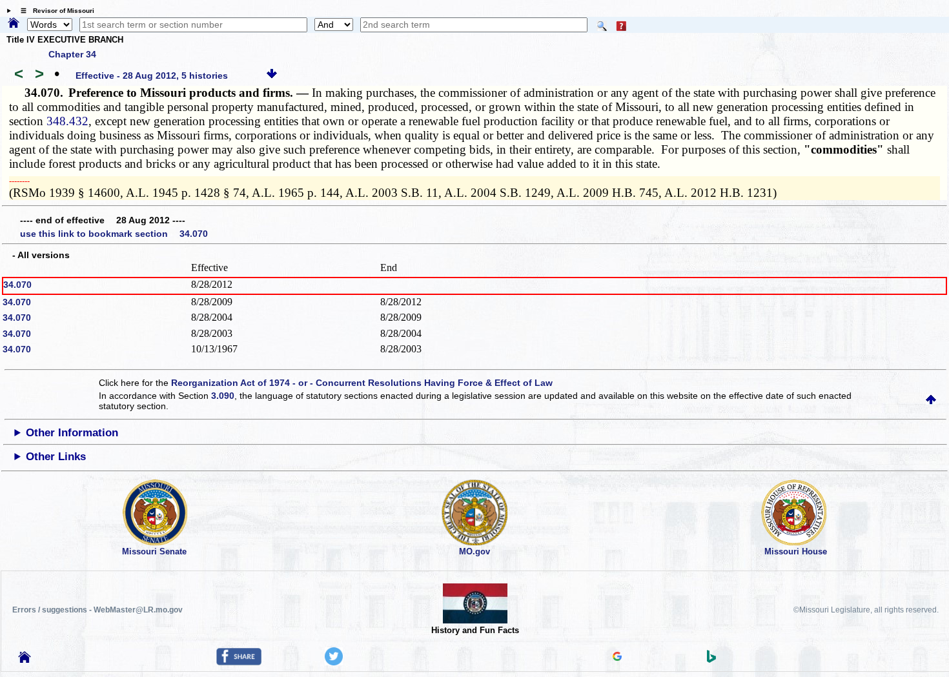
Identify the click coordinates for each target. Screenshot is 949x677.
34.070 (17, 284)
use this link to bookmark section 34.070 (114, 233)
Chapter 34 (72, 54)
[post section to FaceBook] (238, 662)
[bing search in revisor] (711, 659)
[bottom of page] (272, 75)
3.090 (222, 395)
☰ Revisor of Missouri (54, 10)
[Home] (13, 23)
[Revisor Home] (24, 659)
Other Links (56, 456)
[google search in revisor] (617, 657)
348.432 (67, 121)
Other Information (72, 433)
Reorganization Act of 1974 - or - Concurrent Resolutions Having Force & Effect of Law (362, 383)
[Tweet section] (334, 662)
